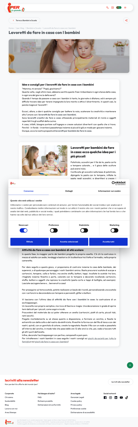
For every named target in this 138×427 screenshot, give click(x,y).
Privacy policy (76, 405)
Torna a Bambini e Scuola (26, 20)
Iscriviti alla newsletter (120, 382)
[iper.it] (16, 7)
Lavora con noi (11, 408)
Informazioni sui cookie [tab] (109, 191)
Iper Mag (20, 28)
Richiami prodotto (45, 401)
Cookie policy (76, 401)
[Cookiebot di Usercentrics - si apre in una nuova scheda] (116, 183)
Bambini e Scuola (34, 28)
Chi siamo (9, 397)
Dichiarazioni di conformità (49, 405)
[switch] (54, 230)
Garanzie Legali (77, 397)
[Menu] (125, 7)
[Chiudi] (125, 31)
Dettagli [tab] (69, 191)
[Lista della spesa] (112, 7)
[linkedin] (116, 397)
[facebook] (105, 397)
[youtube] (121, 397)
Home (11, 28)
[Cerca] (107, 7)
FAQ (39, 397)
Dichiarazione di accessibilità (83, 412)
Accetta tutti (108, 242)
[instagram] (110, 397)
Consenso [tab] (28, 191)
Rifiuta (29, 242)
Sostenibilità (10, 401)
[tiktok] (126, 397)
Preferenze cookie (78, 408)
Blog (7, 405)
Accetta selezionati (69, 242)
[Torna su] (130, 365)
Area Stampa (10, 412)
